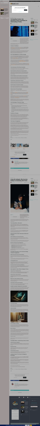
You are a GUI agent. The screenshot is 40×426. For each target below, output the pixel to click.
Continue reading (20, 11)
